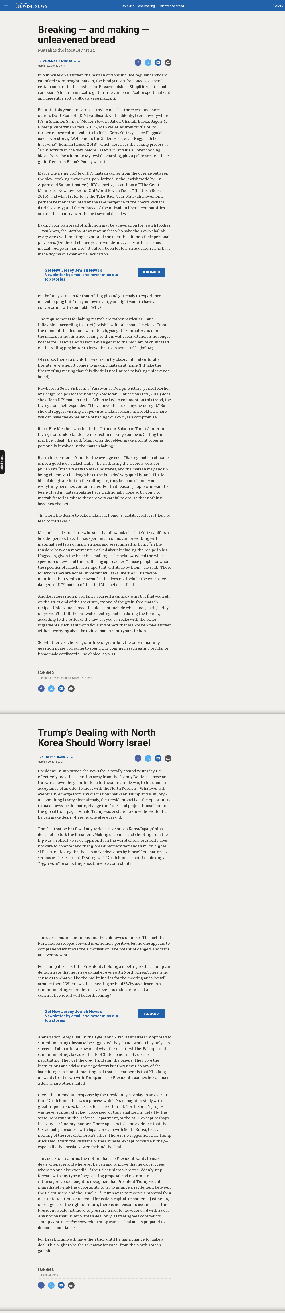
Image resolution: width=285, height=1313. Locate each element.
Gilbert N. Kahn (53, 757)
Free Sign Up (151, 272)
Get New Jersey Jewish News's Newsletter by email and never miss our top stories (82, 274)
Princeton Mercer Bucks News (60, 677)
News (88, 677)
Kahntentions (49, 1274)
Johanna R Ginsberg (57, 61)
